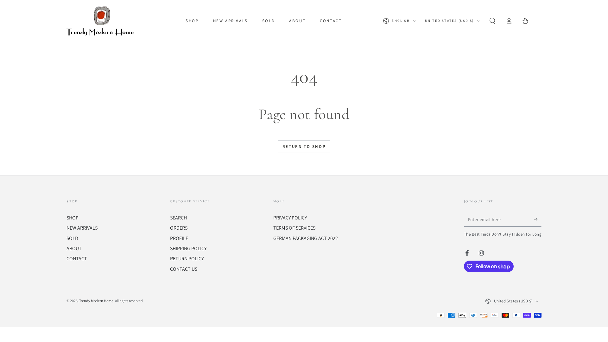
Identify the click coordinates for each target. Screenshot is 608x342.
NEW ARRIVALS (82, 228)
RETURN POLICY (187, 258)
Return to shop (304, 146)
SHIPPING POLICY (188, 248)
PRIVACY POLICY (290, 217)
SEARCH (178, 217)
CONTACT (76, 258)
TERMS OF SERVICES (294, 228)
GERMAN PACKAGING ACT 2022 (305, 238)
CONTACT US (183, 269)
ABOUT (74, 248)
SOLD (72, 238)
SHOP (72, 217)
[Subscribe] (538, 219)
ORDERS (178, 228)
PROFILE (179, 238)
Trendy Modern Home (96, 300)
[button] (492, 21)
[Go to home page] (101, 20)
